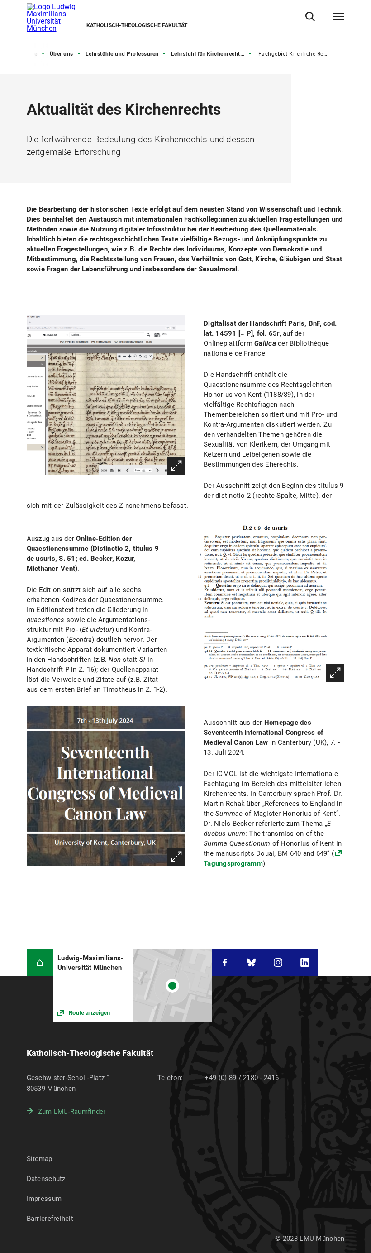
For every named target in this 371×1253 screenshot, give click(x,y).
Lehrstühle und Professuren (122, 54)
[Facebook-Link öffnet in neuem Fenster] (225, 962)
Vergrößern (176, 466)
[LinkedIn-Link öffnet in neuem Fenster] (304, 962)
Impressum (44, 1199)
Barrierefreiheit (50, 1218)
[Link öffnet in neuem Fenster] (132, 985)
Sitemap (39, 1159)
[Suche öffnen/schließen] (310, 16)
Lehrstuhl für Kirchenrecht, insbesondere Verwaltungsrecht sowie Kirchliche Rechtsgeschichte (211, 54)
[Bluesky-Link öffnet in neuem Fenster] (251, 962)
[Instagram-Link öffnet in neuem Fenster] (278, 962)
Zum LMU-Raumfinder (72, 1112)
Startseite (25, 54)
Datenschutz (46, 1179)
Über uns (61, 54)
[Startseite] (40, 962)
